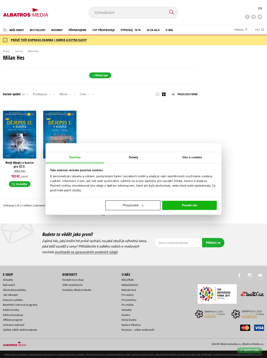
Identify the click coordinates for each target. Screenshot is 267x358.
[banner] (25, 9)
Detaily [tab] (133, 157)
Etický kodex (129, 319)
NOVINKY (57, 30)
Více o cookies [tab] (192, 157)
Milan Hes (19, 171)
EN (260, 8)
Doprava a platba (13, 300)
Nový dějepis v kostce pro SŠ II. (19, 164)
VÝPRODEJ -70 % (131, 30)
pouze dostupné (187, 94)
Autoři (18, 51)
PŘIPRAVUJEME (77, 30)
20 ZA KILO (153, 30)
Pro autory (128, 295)
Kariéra (126, 315)
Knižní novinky (11, 310)
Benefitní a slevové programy (20, 304)
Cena (83, 94)
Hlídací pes (101, 75)
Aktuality (8, 279)
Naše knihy (16, 30)
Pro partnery (129, 300)
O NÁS (169, 30)
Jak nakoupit (10, 295)
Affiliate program (12, 319)
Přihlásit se (213, 242)
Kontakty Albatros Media (76, 290)
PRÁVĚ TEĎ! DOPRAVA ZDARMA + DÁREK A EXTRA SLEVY (49, 40)
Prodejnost (40, 94)
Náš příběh (128, 279)
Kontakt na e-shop (73, 279)
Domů (6, 51)
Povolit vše (189, 205)
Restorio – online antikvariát (138, 329)
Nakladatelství (130, 285)
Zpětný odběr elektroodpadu (20, 329)
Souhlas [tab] (75, 157)
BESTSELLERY (38, 30)
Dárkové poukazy (13, 315)
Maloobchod (129, 290)
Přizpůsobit (131, 205)
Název (63, 94)
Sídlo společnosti (72, 285)
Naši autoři (9, 285)
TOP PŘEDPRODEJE (103, 30)
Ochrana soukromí (13, 325)
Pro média (128, 304)
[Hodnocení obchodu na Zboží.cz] (250, 293)
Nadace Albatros (131, 325)
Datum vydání (12, 94)
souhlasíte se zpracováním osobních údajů (86, 252)
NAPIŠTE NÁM (251, 350)
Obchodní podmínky (14, 290)
